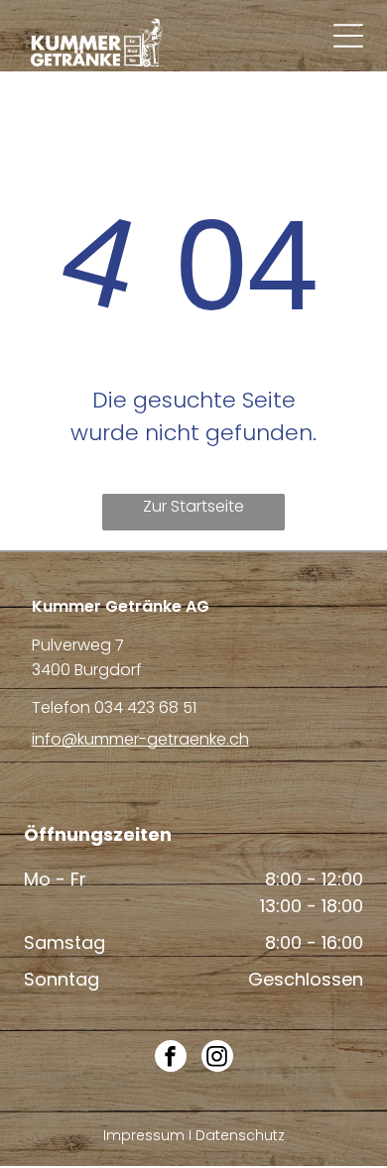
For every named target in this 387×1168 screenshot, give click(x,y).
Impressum (144, 1135)
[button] (348, 36)
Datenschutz (240, 1135)
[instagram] (217, 1058)
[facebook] (171, 1058)
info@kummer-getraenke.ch (140, 739)
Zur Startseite (193, 506)
